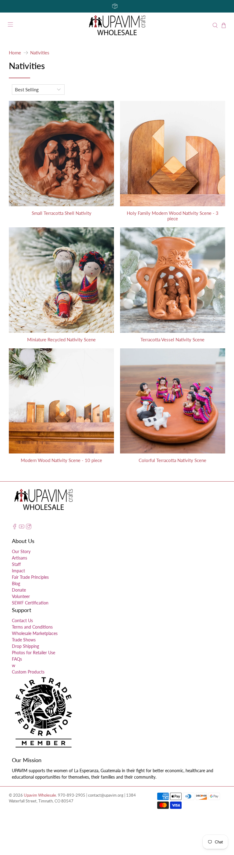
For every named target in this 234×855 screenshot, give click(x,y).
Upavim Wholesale (40, 795)
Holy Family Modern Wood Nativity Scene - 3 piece (172, 215)
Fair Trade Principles (30, 577)
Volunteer (21, 596)
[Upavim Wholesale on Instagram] (28, 527)
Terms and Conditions (32, 626)
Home (15, 52)
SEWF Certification (30, 602)
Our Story (21, 551)
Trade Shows (24, 639)
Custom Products (28, 671)
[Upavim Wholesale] (117, 25)
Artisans (19, 557)
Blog (16, 583)
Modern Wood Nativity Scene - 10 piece (61, 460)
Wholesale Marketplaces (35, 633)
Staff (16, 564)
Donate (19, 590)
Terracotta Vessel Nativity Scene (172, 339)
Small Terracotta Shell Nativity (61, 213)
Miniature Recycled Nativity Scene (61, 339)
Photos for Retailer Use (33, 652)
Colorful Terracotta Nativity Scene (172, 460)
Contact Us (22, 620)
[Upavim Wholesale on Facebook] (14, 527)
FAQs (17, 659)
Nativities (39, 52)
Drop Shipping (25, 646)
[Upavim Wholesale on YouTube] (21, 527)
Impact (18, 570)
